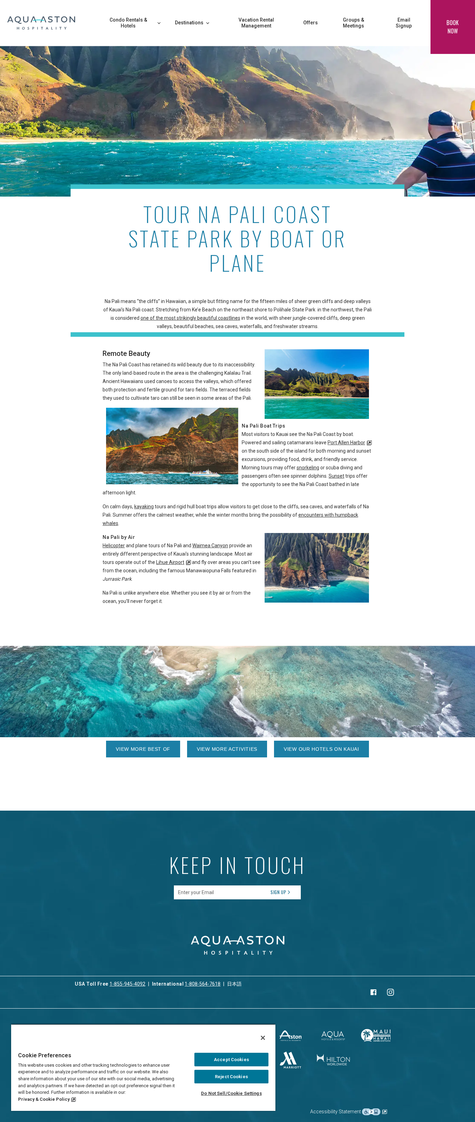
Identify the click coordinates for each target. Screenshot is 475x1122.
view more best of (143, 749)
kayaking (144, 506)
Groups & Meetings (353, 23)
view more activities (227, 749)
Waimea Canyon (210, 545)
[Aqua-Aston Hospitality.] (41, 23)
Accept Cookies (231, 1059)
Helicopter (114, 545)
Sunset (336, 476)
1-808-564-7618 (202, 984)
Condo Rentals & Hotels (128, 23)
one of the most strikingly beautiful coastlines (190, 318)
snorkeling (308, 467)
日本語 (234, 984)
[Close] (263, 1037)
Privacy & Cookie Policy (44, 1099)
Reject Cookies (231, 1076)
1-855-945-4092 (127, 984)
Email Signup (404, 23)
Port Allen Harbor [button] (346, 442)
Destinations (189, 22)
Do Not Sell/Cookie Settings (231, 1093)
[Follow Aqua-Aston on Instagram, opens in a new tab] (390, 992)
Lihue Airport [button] (170, 562)
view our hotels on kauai (321, 749)
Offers (310, 22)
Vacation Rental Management (256, 23)
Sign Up (279, 892)
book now (452, 26)
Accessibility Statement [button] (336, 1111)
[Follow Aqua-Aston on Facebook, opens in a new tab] (373, 992)
